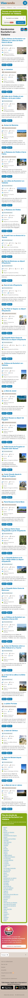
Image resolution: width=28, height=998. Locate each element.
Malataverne (6, 871)
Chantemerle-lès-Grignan (10, 835)
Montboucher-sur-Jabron (9, 878)
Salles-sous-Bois (7, 909)
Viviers (5, 920)
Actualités (3, 970)
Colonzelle (6, 844)
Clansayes (6, 840)
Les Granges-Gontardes (9, 868)
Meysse (5, 876)
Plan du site (4, 964)
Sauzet (5, 911)
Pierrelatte (6, 884)
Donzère (5, 848)
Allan (4, 829)
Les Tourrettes (7, 870)
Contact (3, 975)
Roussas (5, 899)
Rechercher (21, 22)
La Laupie (5, 861)
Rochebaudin (6, 896)
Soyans (5, 915)
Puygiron (5, 891)
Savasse (5, 912)
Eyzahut (5, 852)
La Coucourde (7, 858)
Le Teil (5, 866)
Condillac (5, 845)
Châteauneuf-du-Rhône (9, 839)
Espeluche (6, 850)
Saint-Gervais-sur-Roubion (10, 902)
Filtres (9, 22)
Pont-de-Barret (7, 886)
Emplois (3, 967)
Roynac (5, 901)
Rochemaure (6, 897)
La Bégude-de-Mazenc (9, 857)
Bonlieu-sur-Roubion (8, 832)
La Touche (6, 863)
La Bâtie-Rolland (7, 855)
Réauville (5, 893)
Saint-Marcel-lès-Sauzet (9, 904)
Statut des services (9, 995)
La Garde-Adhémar (8, 860)
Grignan (5, 853)
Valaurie (5, 919)
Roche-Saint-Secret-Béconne (10, 894)
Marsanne (6, 875)
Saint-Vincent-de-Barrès (9, 906)
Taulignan (6, 917)
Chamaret (6, 834)
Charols (5, 837)
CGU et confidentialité (7, 961)
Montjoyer (6, 883)
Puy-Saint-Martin (7, 889)
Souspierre (6, 914)
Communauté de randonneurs (9, 978)
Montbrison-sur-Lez (8, 879)
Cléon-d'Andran (7, 842)
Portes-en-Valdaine (8, 888)
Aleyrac (5, 827)
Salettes (5, 907)
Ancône (5, 830)
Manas (5, 873)
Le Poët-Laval (6, 865)
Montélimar (6, 881)
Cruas (4, 847)
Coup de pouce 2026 (6, 973)
